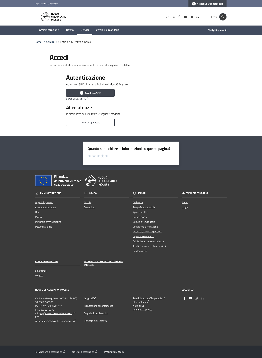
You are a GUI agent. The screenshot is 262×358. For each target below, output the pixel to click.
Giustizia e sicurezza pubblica (147, 231)
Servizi (50, 42)
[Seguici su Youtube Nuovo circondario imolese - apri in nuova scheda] (184, 17)
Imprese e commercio (143, 236)
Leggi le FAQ (90, 298)
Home (38, 42)
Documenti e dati (43, 226)
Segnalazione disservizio (96, 313)
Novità (93, 193)
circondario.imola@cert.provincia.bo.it (53, 321)
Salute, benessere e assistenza (148, 241)
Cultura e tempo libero (144, 222)
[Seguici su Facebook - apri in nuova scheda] (178, 17)
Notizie (87, 202)
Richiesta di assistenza (95, 321)
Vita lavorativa (140, 251)
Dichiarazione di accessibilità (48, 352)
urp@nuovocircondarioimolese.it (56, 313)
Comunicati (89, 207)
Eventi (185, 202)
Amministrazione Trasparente (147, 298)
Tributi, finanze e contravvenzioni (149, 246)
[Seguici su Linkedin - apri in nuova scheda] (196, 17)
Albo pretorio (139, 302)
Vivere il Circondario (195, 193)
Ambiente (138, 202)
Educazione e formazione (145, 226)
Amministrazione (50, 193)
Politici (38, 217)
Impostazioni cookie (114, 352)
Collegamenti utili (46, 261)
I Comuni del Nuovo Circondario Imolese (103, 263)
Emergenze (41, 270)
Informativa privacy (142, 309)
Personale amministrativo (48, 222)
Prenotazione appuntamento (98, 306)
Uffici (37, 212)
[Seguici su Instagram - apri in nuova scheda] (190, 17)
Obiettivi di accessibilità (83, 352)
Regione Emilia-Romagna (46, 3)
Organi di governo (44, 202)
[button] (223, 17)
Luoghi (185, 207)
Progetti (39, 275)
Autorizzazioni (140, 217)
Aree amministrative (45, 207)
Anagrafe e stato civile (144, 207)
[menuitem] (48, 30)
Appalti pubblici (140, 212)
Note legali (138, 306)
